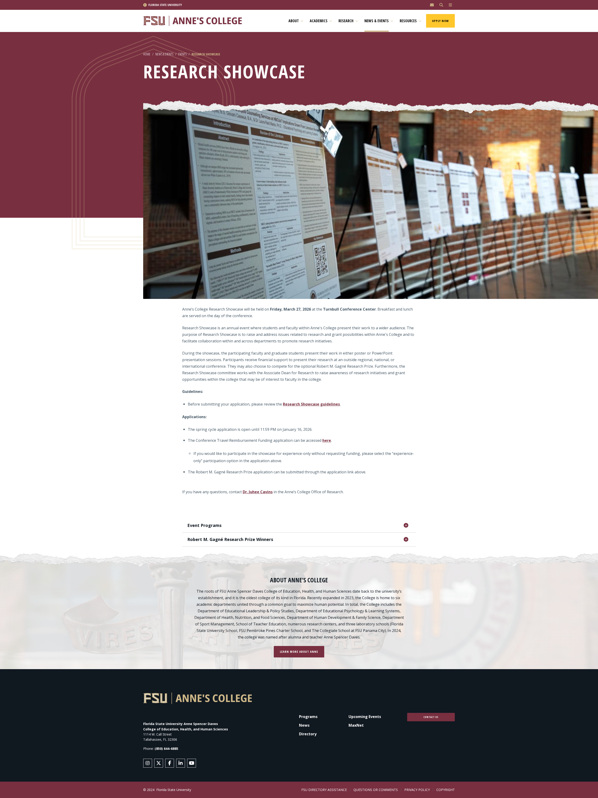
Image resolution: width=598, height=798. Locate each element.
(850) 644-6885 (166, 748)
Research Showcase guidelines (311, 404)
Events (182, 54)
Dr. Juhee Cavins (258, 491)
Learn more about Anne (299, 651)
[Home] (194, 21)
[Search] (441, 5)
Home (146, 54)
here (326, 440)
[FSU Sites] (450, 5)
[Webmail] (432, 5)
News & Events (164, 54)
